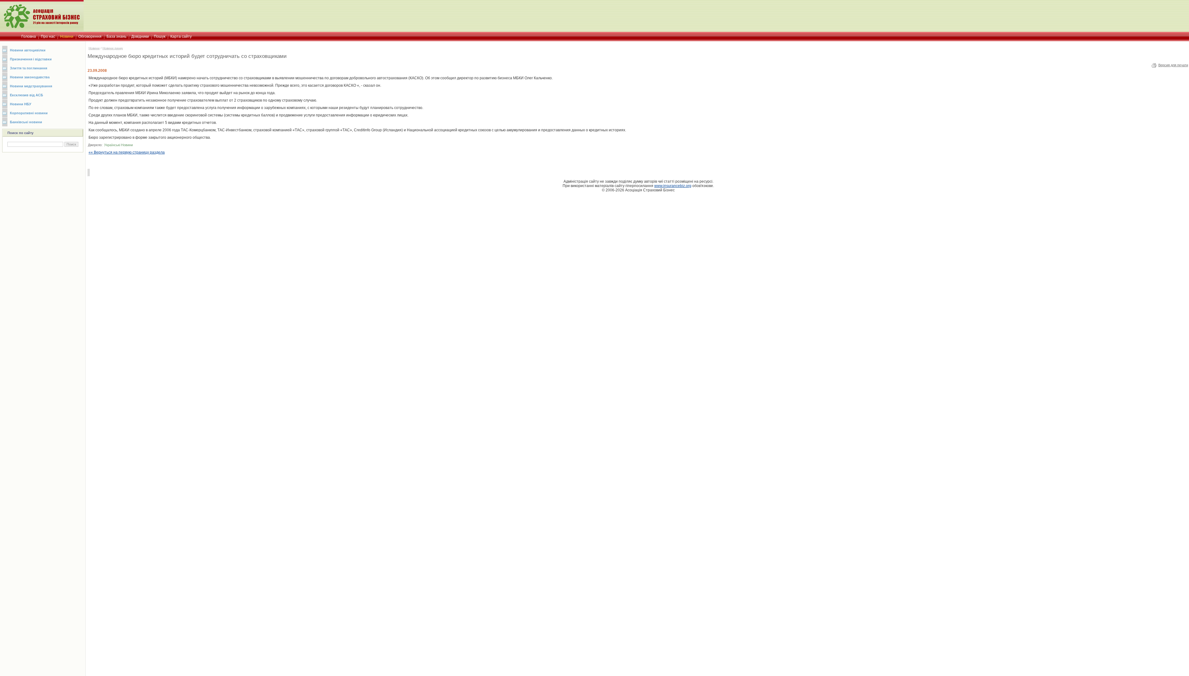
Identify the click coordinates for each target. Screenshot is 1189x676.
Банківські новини (26, 122)
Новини (94, 48)
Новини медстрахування (31, 86)
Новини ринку (112, 48)
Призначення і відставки (31, 59)
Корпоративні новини (29, 113)
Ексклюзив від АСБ (26, 95)
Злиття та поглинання (28, 68)
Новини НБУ (20, 104)
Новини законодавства (30, 77)
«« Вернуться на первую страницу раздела (127, 152)
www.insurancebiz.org (672, 186)
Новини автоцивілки (28, 50)
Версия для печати (1173, 65)
